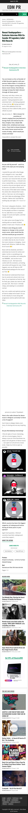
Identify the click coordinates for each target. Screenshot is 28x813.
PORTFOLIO (15, 798)
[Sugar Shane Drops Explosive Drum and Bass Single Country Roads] (14, 638)
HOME (4, 798)
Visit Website (8, 551)
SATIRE (8, 800)
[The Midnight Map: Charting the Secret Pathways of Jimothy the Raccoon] (14, 587)
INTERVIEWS (14, 800)
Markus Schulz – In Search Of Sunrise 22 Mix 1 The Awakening (14, 739)
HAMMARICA (5, 802)
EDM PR (14, 7)
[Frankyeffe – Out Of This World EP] (14, 778)
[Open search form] (16, 14)
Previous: (13, 560)
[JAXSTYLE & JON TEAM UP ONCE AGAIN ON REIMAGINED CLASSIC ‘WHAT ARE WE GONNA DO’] (14, 702)
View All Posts (19, 551)
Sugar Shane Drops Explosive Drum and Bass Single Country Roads (13, 649)
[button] (2, 14)
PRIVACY (4, 804)
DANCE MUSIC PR (7, 44)
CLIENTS (9, 798)
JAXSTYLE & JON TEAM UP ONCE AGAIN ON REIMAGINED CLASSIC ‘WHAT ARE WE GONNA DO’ (13, 714)
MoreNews (23, 809)
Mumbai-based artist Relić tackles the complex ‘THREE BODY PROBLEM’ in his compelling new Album (13, 623)
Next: (12, 566)
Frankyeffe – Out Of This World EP (12, 788)
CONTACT (10, 804)
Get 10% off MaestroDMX (14, 658)
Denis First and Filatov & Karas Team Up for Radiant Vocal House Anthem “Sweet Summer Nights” (13, 764)
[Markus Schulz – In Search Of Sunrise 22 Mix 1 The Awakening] (14, 728)
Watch (24, 14)
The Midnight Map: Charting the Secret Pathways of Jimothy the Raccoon (13, 598)
